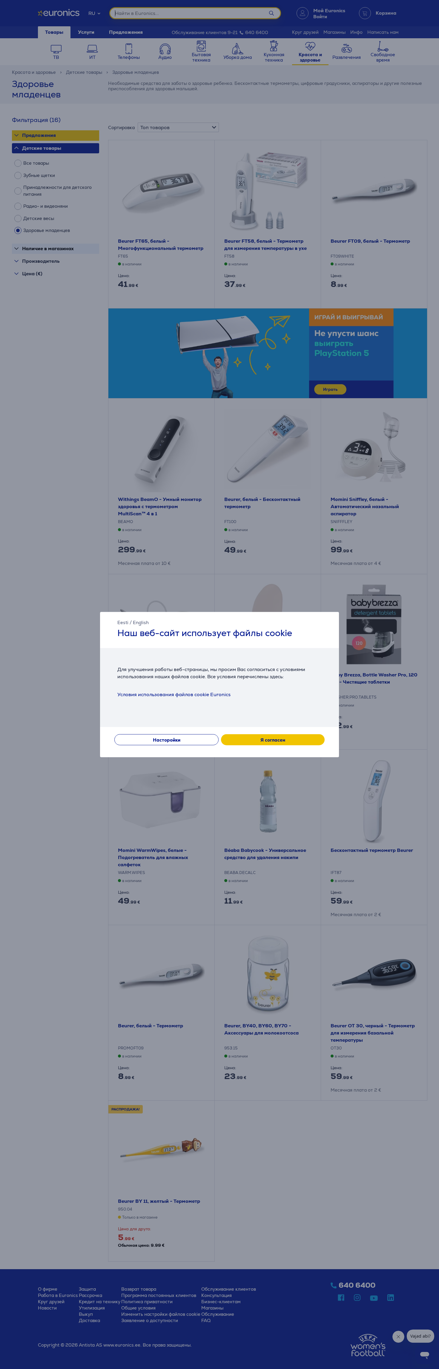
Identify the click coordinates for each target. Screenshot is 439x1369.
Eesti (122, 622)
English (141, 622)
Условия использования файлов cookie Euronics (174, 694)
